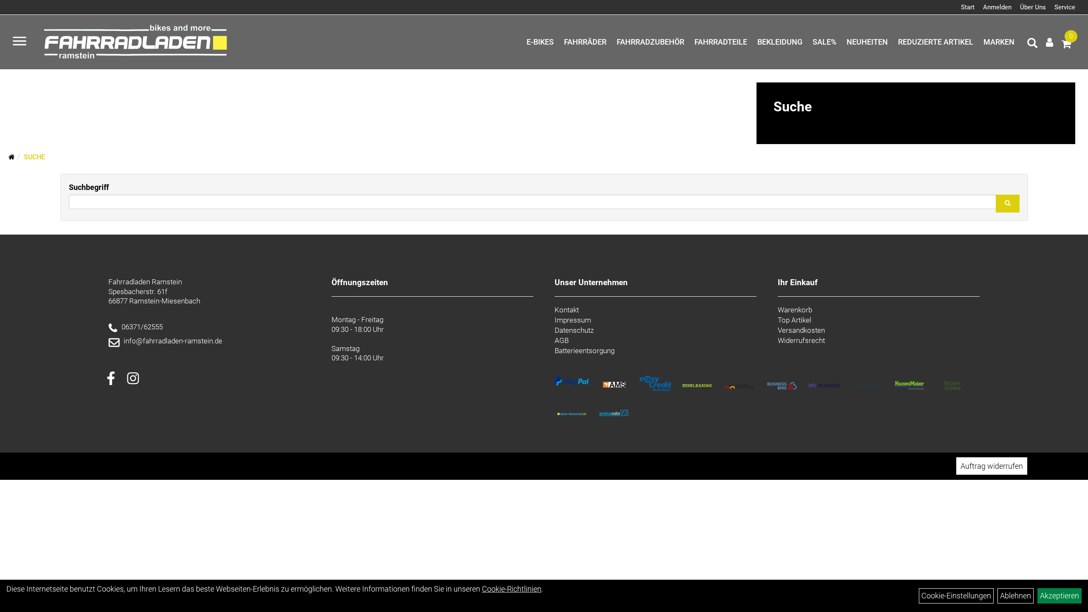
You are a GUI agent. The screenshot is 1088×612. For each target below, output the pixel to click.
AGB (562, 340)
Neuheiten (867, 41)
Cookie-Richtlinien (511, 588)
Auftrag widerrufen (991, 466)
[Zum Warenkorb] (1066, 45)
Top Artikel (794, 320)
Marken (998, 41)
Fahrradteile (720, 41)
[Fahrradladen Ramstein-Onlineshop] (138, 42)
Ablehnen (1015, 595)
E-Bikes (540, 41)
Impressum (573, 320)
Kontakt (567, 310)
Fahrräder (585, 41)
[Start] (11, 157)
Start (968, 7)
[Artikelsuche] (1032, 44)
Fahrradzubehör (650, 41)
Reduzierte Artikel (935, 41)
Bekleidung (779, 41)
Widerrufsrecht (801, 340)
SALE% (824, 41)
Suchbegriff (89, 187)
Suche (34, 157)
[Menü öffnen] (19, 42)
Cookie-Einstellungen (956, 595)
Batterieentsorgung (585, 350)
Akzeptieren (1059, 595)
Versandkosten (801, 330)
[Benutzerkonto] (1049, 42)
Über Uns (1033, 7)
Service (1064, 7)
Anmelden (997, 7)
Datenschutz (574, 330)
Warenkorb (795, 310)
